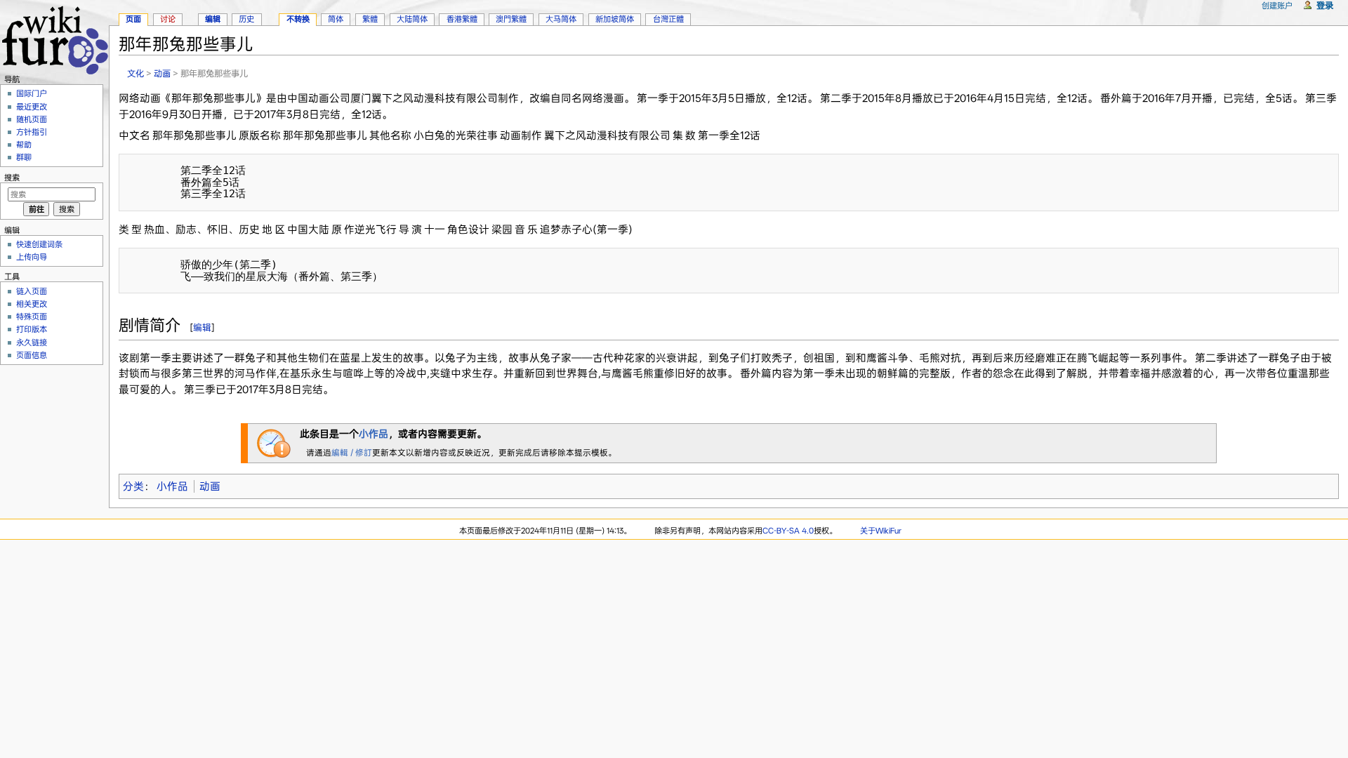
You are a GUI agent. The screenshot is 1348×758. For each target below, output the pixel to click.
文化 (135, 73)
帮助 (24, 144)
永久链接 (31, 342)
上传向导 (31, 257)
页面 (133, 19)
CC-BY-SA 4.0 (788, 531)
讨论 (168, 19)
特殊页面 (31, 316)
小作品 (373, 433)
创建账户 (1277, 6)
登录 (1324, 5)
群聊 (24, 157)
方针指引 (31, 132)
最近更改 (31, 107)
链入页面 (31, 291)
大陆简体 (412, 19)
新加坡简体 (614, 19)
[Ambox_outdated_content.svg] (274, 442)
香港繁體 (462, 19)
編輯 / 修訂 (351, 453)
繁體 (370, 19)
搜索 (12, 177)
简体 (335, 19)
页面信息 (31, 355)
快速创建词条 (39, 244)
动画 (162, 73)
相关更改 (31, 304)
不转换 (298, 19)
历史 (246, 19)
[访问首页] (54, 38)
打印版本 (31, 329)
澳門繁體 (511, 19)
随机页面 (31, 119)
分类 (133, 486)
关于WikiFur (880, 531)
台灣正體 (668, 19)
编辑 (202, 327)
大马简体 (561, 19)
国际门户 (31, 93)
